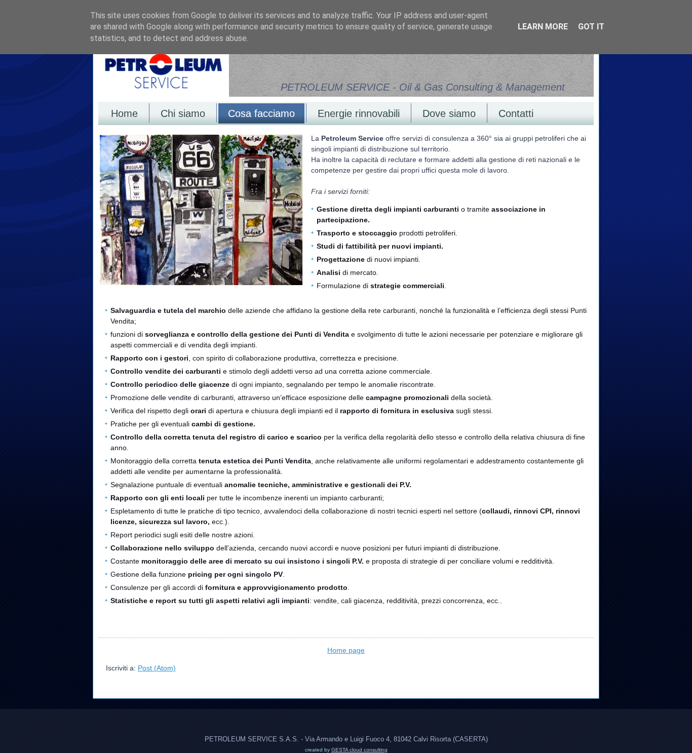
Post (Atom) (157, 668)
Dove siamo (449, 113)
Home (124, 113)
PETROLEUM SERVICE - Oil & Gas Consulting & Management (423, 87)
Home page (346, 650)
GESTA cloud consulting (359, 749)
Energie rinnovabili (359, 113)
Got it (591, 26)
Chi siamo (183, 113)
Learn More (543, 26)
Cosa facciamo (261, 113)
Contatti (515, 113)
